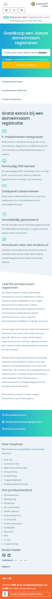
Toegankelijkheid (12, 479)
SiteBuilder (9, 527)
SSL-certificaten (12, 507)
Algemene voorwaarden (15, 467)
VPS (6, 535)
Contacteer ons (11, 463)
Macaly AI (8, 531)
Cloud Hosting (11, 543)
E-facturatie (10, 519)
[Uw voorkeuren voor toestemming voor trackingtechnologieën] (5, 594)
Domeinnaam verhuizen (14, 90)
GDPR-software (11, 511)
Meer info (37, 20)
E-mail (7, 539)
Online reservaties (13, 523)
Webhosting (10, 499)
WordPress (9, 503)
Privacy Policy (10, 471)
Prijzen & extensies (11, 99)
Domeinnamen (11, 495)
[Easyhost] (39, 4)
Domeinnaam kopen (12, 81)
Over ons (8, 459)
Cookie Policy (10, 475)
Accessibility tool (12, 515)
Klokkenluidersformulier (16, 484)
